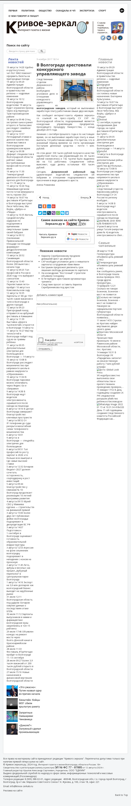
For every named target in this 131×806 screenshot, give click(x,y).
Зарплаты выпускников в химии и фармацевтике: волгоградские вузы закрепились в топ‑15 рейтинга (20, 621)
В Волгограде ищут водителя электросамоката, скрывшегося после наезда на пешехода (18, 398)
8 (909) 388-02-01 (34, 779)
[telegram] (67, 213)
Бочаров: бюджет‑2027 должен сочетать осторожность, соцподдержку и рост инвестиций (20, 474)
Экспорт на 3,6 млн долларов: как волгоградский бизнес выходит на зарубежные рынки (20, 588)
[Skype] (62, 213)
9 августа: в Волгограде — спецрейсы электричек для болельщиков (21, 440)
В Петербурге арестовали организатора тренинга (63, 280)
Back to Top (121, 794)
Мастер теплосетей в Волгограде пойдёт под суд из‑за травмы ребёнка (20, 336)
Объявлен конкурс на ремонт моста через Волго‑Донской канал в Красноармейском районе (20, 639)
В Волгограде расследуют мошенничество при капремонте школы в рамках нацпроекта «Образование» (20, 367)
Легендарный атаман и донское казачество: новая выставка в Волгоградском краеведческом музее (19, 141)
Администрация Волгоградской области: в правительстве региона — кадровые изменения (20, 89)
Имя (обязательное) (47, 303)
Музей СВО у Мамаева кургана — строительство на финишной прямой (21, 506)
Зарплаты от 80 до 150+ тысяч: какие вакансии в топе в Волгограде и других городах (20, 299)
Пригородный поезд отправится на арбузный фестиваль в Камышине (20, 312)
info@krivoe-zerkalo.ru (21, 786)
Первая (12, 10)
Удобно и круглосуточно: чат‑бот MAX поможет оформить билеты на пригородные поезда (20, 73)
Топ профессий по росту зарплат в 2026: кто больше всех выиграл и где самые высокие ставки (19, 456)
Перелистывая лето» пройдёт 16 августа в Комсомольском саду (18, 286)
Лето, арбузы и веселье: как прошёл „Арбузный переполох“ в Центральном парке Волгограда (18, 572)
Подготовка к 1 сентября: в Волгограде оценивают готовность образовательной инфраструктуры (19, 536)
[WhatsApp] (58, 213)
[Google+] (53, 206)
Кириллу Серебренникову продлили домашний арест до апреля (60, 257)
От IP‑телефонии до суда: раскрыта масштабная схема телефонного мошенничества (19, 426)
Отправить (44, 348)
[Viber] (53, 213)
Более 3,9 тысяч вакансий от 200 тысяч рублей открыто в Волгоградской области (20, 665)
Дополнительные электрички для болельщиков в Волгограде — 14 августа (21, 351)
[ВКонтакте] (40, 206)
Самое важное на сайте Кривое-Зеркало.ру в (65, 222)
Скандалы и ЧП (65, 10)
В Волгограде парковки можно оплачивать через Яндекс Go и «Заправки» (18, 382)
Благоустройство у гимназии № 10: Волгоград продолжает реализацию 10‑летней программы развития (19, 491)
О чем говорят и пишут (23, 15)
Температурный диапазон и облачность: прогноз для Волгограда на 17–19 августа (20, 177)
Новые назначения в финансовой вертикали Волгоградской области (20, 676)
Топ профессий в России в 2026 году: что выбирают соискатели (20, 274)
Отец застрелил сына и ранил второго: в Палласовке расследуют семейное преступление (20, 125)
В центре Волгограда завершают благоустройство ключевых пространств (20, 413)
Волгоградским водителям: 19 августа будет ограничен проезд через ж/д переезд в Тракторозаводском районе (20, 108)
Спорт (102, 10)
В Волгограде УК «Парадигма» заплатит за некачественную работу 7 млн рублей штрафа (110, 369)
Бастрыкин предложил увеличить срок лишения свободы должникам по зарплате (64, 269)
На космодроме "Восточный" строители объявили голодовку (63, 274)
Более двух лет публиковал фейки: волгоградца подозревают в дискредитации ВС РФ (18, 518)
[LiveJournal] (49, 213)
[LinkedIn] (44, 213)
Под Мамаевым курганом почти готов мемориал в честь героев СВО (20, 190)
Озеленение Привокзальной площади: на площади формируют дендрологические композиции (18, 244)
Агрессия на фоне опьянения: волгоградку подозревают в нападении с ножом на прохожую (20, 555)
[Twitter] (40, 213)
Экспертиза (87, 10)
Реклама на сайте (13, 790)
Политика (28, 10)
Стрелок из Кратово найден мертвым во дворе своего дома (109, 335)
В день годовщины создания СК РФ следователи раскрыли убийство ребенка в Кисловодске (110, 404)
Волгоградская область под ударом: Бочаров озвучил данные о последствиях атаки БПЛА (20, 604)
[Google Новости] (78, 239)
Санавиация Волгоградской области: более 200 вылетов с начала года (20, 261)
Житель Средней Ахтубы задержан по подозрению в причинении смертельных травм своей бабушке (20, 223)
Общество (45, 10)
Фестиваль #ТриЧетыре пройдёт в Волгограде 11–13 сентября (20, 653)
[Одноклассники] (44, 206)
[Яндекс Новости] (77, 234)
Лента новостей (16, 60)
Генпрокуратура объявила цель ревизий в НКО (110, 266)
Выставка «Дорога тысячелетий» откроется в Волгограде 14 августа (20, 323)
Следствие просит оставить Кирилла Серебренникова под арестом (61, 286)
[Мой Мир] (49, 206)
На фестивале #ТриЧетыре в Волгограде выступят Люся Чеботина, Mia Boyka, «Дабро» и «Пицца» (20, 204)
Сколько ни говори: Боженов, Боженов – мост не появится (110, 301)
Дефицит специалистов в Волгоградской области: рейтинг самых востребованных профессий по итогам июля (20, 160)
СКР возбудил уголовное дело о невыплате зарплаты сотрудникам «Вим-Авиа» (65, 263)
